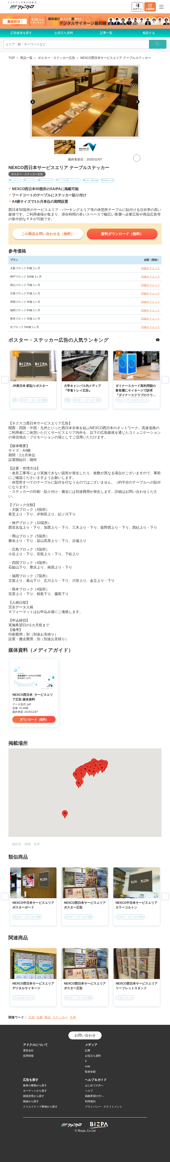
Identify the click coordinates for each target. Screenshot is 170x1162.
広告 (32, 1017)
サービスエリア (47, 180)
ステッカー (60, 1017)
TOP (11, 58)
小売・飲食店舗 (91, 180)
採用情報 (28, 1055)
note (87, 1066)
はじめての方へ (94, 1085)
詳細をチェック (150, 268)
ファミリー (16, 180)
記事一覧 (106, 33)
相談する (149, 33)
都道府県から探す (33, 1096)
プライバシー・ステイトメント (103, 1106)
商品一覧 (26, 58)
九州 (73, 1017)
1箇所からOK (108, 180)
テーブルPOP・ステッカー (69, 180)
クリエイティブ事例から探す (40, 1106)
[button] (89, 772)
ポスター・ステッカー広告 (56, 58)
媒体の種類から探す (35, 1085)
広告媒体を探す (21, 33)
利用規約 (90, 1101)
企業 (40, 1017)
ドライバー (30, 180)
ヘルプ (89, 1090)
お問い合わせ (85, 1035)
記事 (87, 1050)
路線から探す (31, 1101)
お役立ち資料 (63, 33)
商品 (47, 1017)
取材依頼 (90, 1071)
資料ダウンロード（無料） (122, 234)
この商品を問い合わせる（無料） (47, 234)
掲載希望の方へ (94, 1096)
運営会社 (28, 1050)
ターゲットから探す (35, 1090)
